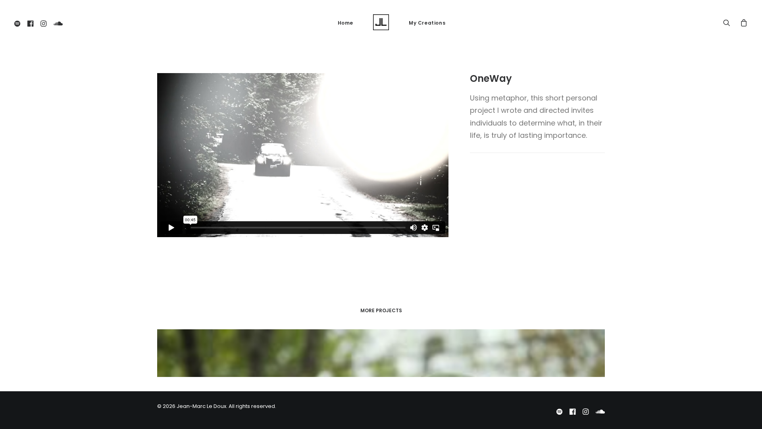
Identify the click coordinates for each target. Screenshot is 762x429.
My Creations (427, 22)
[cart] (742, 22)
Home (345, 22)
